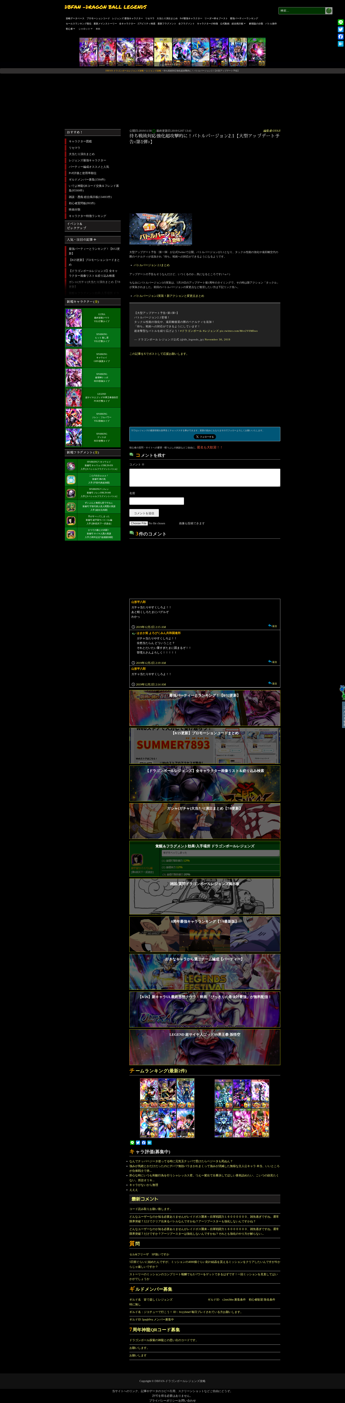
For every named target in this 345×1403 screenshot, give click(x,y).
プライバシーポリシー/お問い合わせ (172, 1400)
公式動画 (224, 23)
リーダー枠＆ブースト (216, 18)
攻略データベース (75, 18)
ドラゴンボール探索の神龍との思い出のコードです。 (163, 1340)
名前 (132, 493)
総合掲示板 (237, 23)
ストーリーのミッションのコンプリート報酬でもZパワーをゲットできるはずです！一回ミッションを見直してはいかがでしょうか (203, 1276)
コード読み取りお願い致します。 (150, 1208)
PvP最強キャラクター (191, 18)
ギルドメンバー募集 (150, 1289)
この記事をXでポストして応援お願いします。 (159, 353)
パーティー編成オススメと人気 (89, 166)
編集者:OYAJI (271, 130)
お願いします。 (139, 1347)
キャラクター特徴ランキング (87, 215)
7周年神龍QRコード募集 (154, 1329)
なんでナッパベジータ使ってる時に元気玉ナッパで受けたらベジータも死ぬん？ (181, 1161)
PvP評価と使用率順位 (82, 173)
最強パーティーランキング (244, 18)
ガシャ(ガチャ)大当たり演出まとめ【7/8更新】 (94, 284)
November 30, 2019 (217, 339)
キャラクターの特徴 (207, 23)
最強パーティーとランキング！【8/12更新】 (94, 251)
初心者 (69, 28)
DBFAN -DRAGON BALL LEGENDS (105, 6)
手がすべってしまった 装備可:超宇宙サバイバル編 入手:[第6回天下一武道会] (99, 520)
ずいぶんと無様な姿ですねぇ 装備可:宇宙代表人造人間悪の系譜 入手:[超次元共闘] (98, 506)
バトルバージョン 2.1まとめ (152, 265)
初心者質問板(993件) (82, 203)
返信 (274, 626)
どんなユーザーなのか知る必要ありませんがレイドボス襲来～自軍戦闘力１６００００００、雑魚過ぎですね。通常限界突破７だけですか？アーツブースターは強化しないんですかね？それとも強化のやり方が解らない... (204, 1231)
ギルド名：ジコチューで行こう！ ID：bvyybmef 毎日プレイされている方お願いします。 (186, 1311)
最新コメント (145, 1199)
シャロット (84, 28)
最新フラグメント (167, 23)
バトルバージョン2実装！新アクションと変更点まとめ (169, 295)
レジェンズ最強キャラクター (87, 160)
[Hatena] (340, 43)
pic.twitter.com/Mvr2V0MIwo (239, 330)
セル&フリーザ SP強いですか (149, 1254)
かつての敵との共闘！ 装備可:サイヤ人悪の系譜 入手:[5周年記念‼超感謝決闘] (99, 533)
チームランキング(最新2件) (158, 1070)
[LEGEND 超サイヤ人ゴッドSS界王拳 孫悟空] (107, 51)
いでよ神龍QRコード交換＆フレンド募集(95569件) (94, 188)
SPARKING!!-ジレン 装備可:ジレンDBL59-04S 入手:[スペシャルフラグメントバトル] (99, 493)
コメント (136, 464)
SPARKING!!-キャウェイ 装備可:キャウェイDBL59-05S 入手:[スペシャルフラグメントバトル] (99, 465)
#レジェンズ (211, 330)
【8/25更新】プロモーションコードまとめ (94, 262)
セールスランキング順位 (78, 23)
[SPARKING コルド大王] (219, 51)
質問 (134, 1243)
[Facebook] (340, 36)
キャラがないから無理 (143, 1184)
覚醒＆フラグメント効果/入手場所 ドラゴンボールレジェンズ (94, 295)
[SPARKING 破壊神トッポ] (144, 51)
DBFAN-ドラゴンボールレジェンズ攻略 (180, 1381)
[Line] (340, 22)
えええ (133, 1189)
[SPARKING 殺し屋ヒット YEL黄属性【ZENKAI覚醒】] (182, 51)
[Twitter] (340, 29)
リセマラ (150, 18)
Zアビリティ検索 (146, 23)
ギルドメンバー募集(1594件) (87, 179)
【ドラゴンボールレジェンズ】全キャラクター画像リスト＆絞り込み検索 (93, 273)
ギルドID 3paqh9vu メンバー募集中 (151, 1319)
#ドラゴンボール (191, 330)
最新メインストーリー (105, 23)
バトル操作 (271, 23)
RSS (98, 28)
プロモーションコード (98, 18)
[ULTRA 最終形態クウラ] (88, 51)
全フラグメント (186, 23)
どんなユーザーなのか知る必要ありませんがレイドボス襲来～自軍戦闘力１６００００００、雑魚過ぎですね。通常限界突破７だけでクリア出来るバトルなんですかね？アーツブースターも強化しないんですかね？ (204, 1219)
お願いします (138, 1355)
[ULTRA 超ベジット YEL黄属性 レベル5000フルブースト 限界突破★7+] (163, 51)
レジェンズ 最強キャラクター (127, 18)
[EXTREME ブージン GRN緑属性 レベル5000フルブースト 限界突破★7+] (257, 51)
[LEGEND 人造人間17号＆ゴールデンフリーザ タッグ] (126, 51)
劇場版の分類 (256, 23)
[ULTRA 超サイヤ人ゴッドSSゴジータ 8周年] (201, 51)
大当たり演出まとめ (167, 18)
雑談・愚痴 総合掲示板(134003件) (90, 196)
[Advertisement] (172, 100)
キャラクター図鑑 (80, 141)
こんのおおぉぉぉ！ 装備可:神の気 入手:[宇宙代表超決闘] (99, 479)
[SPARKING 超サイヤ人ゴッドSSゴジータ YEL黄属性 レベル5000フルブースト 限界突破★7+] (238, 51)
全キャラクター (127, 23)
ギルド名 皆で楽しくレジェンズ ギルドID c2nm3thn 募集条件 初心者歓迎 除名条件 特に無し (203, 1302)
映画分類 (74, 209)
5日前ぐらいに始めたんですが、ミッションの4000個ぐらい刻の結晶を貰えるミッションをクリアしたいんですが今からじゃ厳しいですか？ (204, 1264)
